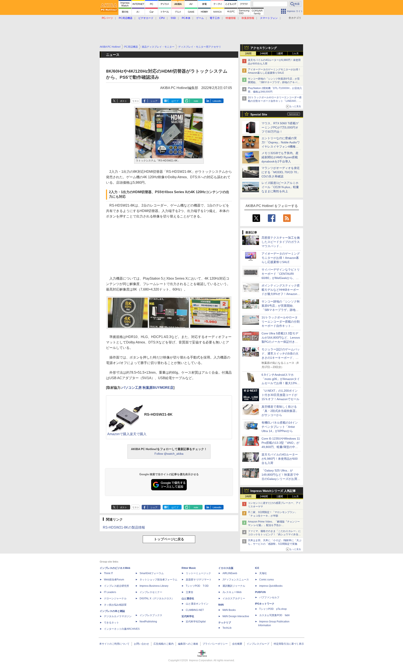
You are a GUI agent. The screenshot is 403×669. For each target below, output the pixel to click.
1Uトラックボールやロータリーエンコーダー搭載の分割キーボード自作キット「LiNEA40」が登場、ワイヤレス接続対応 (275, 101)
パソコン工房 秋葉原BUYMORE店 (147, 387)
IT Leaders (110, 592)
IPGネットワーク (264, 603)
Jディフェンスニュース (235, 579)
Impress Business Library (154, 585)
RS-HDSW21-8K (158, 414)
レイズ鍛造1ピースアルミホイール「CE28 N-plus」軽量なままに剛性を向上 (280, 187)
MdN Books (229, 610)
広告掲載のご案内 (163, 643)
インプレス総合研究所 (116, 585)
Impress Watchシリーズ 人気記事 (273, 490)
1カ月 (295, 53)
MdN (221, 604)
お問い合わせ (141, 643)
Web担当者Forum (114, 579)
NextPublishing (148, 621)
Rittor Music (189, 568)
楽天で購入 (138, 434)
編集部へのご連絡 (188, 643)
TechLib (227, 627)
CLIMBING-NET (195, 610)
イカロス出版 (225, 568)
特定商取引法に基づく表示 (289, 643)
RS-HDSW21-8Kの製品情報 (124, 527)
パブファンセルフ (269, 597)
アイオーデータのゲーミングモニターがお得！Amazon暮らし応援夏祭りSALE (281, 258)
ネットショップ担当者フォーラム (158, 579)
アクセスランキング (263, 48)
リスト (135, 101)
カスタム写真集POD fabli (274, 615)
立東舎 (189, 592)
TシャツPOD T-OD (197, 585)
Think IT (108, 573)
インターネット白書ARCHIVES (122, 628)
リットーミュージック (198, 573)
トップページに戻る (169, 539)
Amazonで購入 (118, 434)
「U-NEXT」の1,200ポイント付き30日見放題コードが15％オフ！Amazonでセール (280, 395)
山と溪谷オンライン (197, 603)
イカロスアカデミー (233, 598)
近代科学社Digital (196, 621)
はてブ (174, 101)
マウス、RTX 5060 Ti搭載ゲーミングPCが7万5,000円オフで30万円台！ (280, 127)
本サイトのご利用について (114, 643)
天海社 (263, 573)
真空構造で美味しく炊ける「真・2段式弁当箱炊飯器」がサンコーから (280, 411)
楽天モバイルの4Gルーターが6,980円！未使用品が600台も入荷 (280, 459)
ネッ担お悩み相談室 (115, 604)
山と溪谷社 (188, 598)
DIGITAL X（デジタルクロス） (157, 598)
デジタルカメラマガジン (118, 616)
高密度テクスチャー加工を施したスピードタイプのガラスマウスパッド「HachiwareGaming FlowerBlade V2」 (281, 246)
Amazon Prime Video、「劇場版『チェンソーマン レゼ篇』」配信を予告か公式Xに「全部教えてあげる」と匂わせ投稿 (274, 525)
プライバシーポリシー (215, 643)
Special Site (258, 114)
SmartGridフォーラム (152, 573)
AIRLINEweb (229, 573)
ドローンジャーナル (115, 598)
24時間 (264, 53)
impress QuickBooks (271, 585)
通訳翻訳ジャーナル (233, 585)
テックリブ (224, 622)
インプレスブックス (151, 615)
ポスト (123, 101)
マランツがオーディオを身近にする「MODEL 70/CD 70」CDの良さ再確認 (281, 172)
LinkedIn (217, 101)
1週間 (279, 53)
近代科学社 (188, 616)
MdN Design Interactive (235, 616)
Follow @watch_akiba (168, 453)
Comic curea (266, 579)
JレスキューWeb (232, 592)
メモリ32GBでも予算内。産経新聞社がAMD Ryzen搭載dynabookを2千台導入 (280, 157)
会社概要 (237, 643)
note (196, 101)
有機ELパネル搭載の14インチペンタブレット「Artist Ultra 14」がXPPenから (280, 427)
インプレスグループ (258, 643)
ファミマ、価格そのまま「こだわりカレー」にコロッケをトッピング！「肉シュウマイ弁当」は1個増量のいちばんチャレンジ (274, 535)
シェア (153, 101)
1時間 (248, 53)
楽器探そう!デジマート (199, 579)
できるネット (111, 622)
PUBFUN (260, 592)
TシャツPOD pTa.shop (273, 608)
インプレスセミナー (151, 592)
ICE (257, 568)
